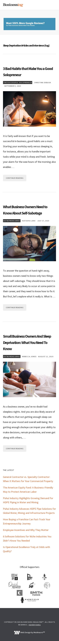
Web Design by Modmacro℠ (32, 632)
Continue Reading (14, 178)
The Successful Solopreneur (17, 82)
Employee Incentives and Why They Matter (26, 530)
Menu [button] (52, 5)
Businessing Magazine (13, 5)
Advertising (35, 625)
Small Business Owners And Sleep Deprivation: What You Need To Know (27, 342)
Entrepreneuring (11, 221)
